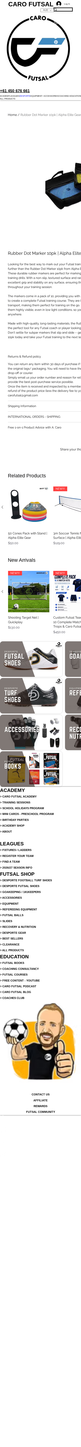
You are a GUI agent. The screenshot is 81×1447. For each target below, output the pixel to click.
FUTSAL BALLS (12, 989)
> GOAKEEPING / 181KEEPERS (20, 966)
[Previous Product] (2, 577)
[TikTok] (40, 1228)
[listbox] (47, 10)
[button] (5, 96)
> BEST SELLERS (11, 1013)
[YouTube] (40, 1222)
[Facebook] (40, 1198)
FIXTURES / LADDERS (16, 924)
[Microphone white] (40, 1192)
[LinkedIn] (40, 1210)
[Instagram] (40, 1216)
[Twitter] (40, 1204)
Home (12, 115)
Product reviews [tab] (14, 507)
